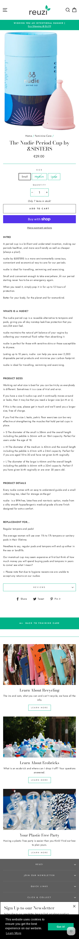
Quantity (39, 185)
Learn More (39, 707)
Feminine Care (43, 136)
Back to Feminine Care (42, 623)
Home (28, 136)
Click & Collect (39, 897)
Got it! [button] (61, 926)
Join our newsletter (39, 875)
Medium (39, 176)
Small (25, 176)
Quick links (39, 886)
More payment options (39, 227)
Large (54, 176)
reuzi (39, 864)
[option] (39, 25)
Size (39, 169)
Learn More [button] (13, 933)
